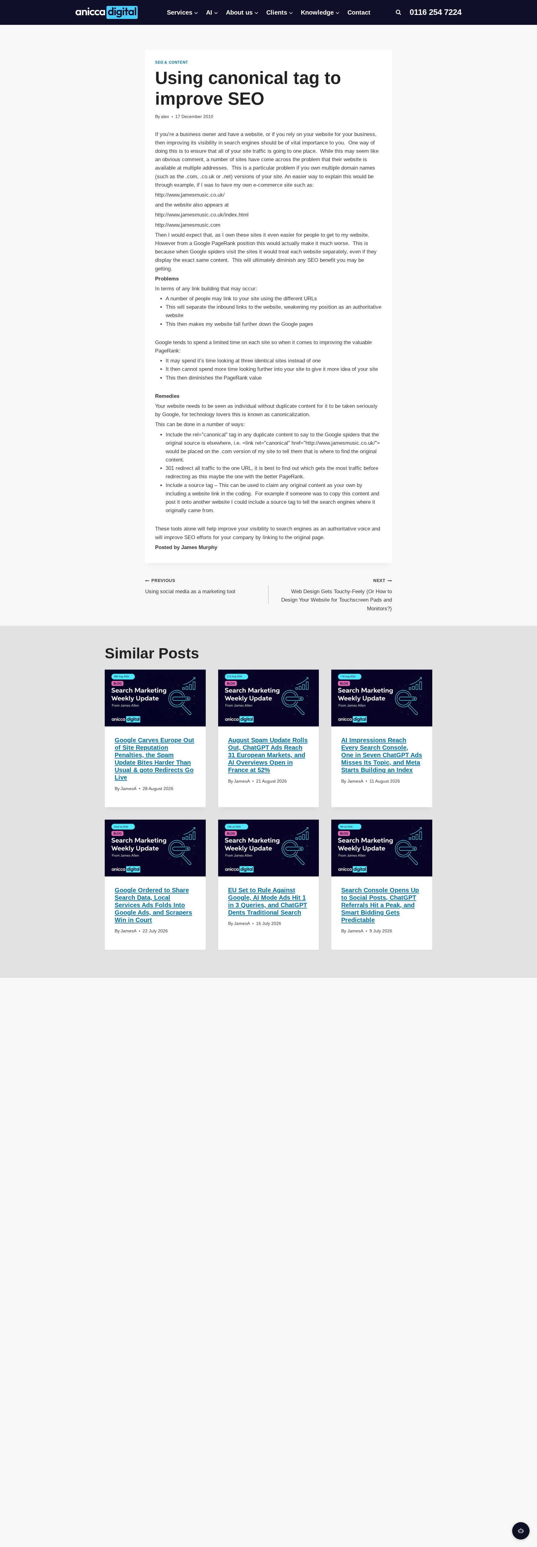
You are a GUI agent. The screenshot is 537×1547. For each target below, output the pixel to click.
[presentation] (155, 698)
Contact (358, 12)
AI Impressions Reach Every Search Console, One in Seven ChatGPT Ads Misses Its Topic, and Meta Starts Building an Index (381, 755)
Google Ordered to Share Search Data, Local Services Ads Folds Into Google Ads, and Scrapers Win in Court (153, 905)
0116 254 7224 (435, 12)
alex (165, 116)
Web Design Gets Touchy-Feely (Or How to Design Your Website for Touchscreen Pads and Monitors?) (336, 594)
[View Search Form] (398, 12)
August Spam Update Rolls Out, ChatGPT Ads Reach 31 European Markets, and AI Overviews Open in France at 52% (268, 755)
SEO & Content (171, 62)
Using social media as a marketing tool (190, 586)
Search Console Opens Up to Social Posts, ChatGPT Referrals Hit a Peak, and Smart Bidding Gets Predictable (380, 905)
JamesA (128, 788)
